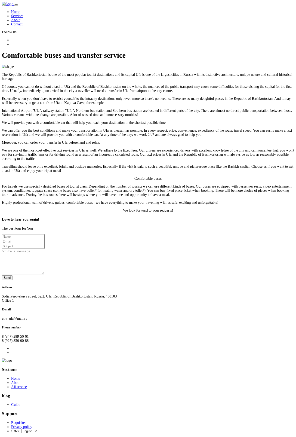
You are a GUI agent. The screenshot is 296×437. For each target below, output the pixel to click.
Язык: (15, 431)
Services (17, 16)
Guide (15, 405)
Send (7, 277)
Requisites (18, 423)
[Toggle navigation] (16, 5)
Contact (16, 24)
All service (19, 387)
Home (15, 12)
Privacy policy (21, 427)
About (15, 20)
